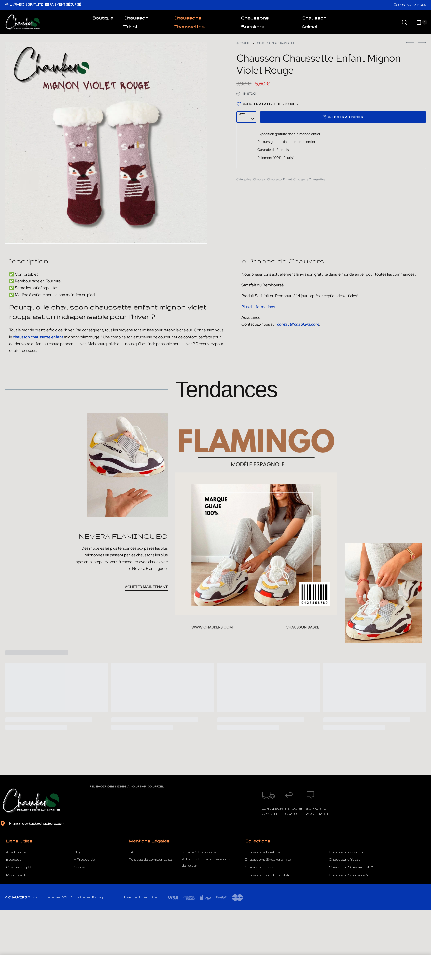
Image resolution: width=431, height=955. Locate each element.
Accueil (243, 43)
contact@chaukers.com (43, 823)
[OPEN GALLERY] (106, 143)
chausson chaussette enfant (38, 337)
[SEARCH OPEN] (404, 22)
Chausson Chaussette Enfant (272, 179)
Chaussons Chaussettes (277, 43)
